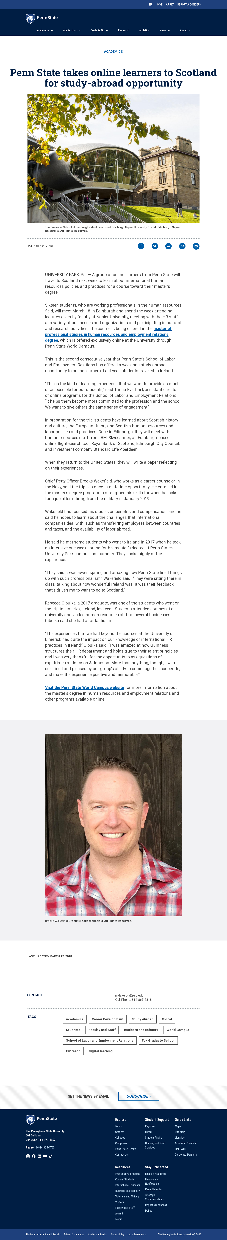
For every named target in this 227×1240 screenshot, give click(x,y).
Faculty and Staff (102, 1030)
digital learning (101, 1051)
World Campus (178, 1030)
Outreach (73, 1051)
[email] (182, 246)
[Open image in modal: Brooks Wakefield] (113, 825)
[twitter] (155, 246)
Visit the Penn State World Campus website (84, 687)
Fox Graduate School (158, 1040)
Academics (113, 51)
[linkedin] (168, 246)
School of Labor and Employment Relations (99, 1040)
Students (73, 1030)
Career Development (108, 1019)
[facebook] (141, 246)
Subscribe (137, 1096)
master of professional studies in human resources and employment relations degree (108, 334)
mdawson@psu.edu (129, 995)
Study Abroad (142, 1019)
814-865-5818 (142, 1000)
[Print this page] (196, 246)
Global (167, 1019)
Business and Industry (141, 1030)
